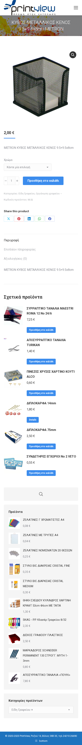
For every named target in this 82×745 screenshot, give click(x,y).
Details (32, 419)
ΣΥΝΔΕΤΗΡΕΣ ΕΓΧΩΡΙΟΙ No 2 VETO (51, 456)
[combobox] (41, 710)
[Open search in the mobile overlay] (41, 494)
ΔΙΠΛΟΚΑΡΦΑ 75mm (41, 430)
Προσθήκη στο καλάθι (43, 181)
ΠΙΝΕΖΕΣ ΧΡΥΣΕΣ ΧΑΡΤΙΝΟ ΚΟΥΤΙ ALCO (51, 374)
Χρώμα (8, 160)
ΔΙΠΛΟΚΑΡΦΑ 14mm (41, 403)
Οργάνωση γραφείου (48, 193)
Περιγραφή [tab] (11, 240)
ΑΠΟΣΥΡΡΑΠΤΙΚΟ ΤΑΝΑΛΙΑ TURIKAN (46, 342)
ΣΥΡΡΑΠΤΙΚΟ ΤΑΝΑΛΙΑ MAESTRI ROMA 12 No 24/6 (50, 311)
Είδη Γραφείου (26, 193)
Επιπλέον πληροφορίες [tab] (20, 249)
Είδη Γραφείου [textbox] (22, 709)
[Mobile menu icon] (76, 7)
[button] (72, 54)
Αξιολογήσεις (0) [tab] (15, 258)
